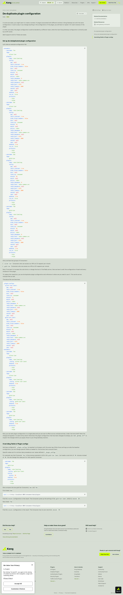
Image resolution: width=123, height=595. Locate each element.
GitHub (100, 574)
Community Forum (103, 571)
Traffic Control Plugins (56, 578)
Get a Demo (102, 2)
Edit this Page (26, 533)
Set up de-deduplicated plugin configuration (19, 41)
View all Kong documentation (10, 537)
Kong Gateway (30, 569)
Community (101, 569)
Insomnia (29, 576)
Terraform (77, 576)
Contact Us (101, 585)
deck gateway (13, 10)
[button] (85, 48)
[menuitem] (67, 3)
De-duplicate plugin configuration (103, 31)
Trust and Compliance (70, 593)
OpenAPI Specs (31, 578)
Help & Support (102, 583)
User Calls (100, 578)
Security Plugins (54, 576)
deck (8, 16)
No (10, 529)
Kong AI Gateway (31, 571)
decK (8, 10)
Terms (55, 593)
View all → (53, 581)
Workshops (101, 581)
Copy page (81, 13)
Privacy (61, 593)
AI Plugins (52, 569)
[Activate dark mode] (119, 3)
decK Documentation (101, 18)
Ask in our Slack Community (95, 528)
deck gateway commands (103, 24)
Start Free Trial (112, 2)
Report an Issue (17, 533)
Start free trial (105, 554)
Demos (100, 576)
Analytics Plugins (54, 571)
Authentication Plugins (56, 574)
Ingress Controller (31, 581)
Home (4, 10)
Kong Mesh (29, 574)
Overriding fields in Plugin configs (15, 444)
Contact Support (92, 531)
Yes (5, 529)
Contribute (49, 534)
